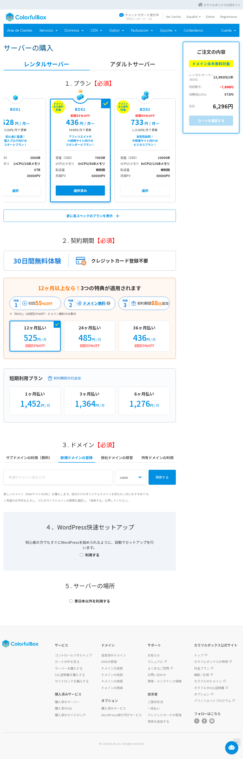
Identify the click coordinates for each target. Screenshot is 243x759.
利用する (92, 554)
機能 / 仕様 (201, 674)
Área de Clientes (19, 30)
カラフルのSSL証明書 (209, 688)
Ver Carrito (173, 16)
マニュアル (155, 661)
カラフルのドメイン (208, 681)
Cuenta (227, 30)
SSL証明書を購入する (70, 674)
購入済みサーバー (67, 702)
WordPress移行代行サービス (121, 715)
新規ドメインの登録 (77, 457)
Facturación (140, 30)
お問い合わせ (157, 674)
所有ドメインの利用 (157, 457)
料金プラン (202, 668)
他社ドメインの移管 (117, 457)
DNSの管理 (109, 661)
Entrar (210, 16)
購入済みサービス (113, 708)
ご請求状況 (155, 702)
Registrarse (228, 16)
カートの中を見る (67, 661)
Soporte (167, 30)
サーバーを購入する (69, 668)
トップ (198, 655)
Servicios (47, 30)
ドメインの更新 (112, 668)
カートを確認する (211, 120)
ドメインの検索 (112, 688)
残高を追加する (158, 721)
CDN (95, 30)
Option (115, 30)
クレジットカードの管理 (165, 715)
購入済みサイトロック (70, 715)
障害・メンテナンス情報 (165, 681)
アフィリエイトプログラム (212, 700)
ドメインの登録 (112, 674)
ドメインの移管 (112, 681)
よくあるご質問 (158, 668)
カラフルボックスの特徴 (211, 661)
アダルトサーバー (132, 64)
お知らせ (154, 655)
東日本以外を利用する (92, 600)
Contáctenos (193, 30)
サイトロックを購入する (72, 681)
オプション (202, 694)
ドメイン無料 (86, 303)
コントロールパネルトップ (73, 655)
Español (192, 16)
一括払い (154, 708)
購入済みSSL (64, 708)
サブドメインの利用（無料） (29, 457)
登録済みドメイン (113, 655)
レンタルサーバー (46, 64)
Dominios (73, 30)
